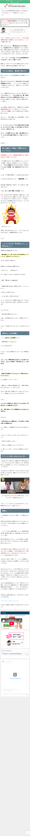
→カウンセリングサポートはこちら (10, 600)
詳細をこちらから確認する (7, 503)
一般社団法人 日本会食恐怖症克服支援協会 (12, 653)
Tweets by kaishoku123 (6, 650)
